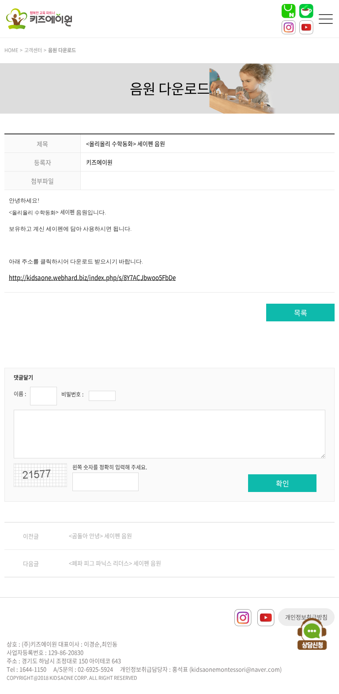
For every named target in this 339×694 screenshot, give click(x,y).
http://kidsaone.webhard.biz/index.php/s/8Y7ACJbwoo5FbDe (92, 277)
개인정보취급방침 (306, 617)
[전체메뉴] (325, 19)
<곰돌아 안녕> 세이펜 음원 (100, 535)
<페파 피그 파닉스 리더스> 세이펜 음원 (115, 563)
